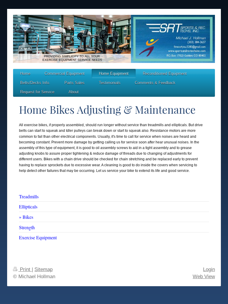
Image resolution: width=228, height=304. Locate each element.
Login (209, 269)
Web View (204, 276)
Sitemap (43, 269)
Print (25, 269)
